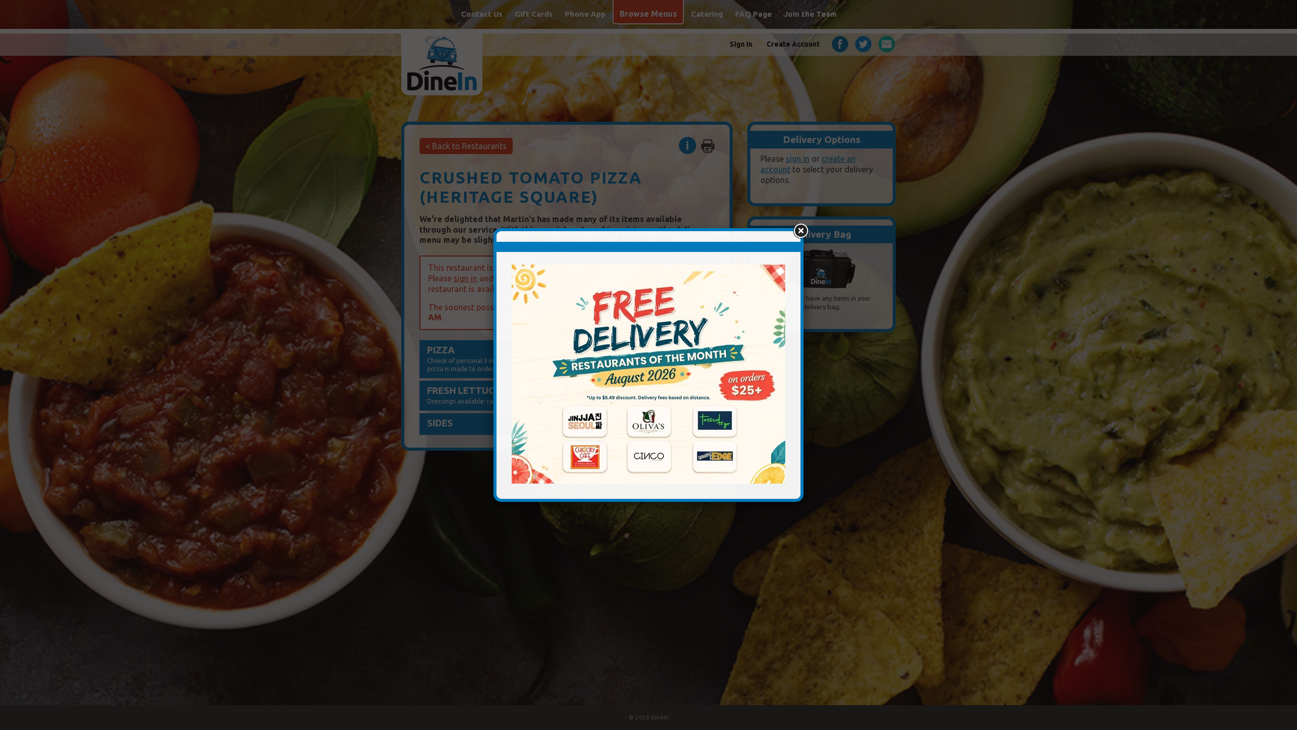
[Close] (800, 231)
